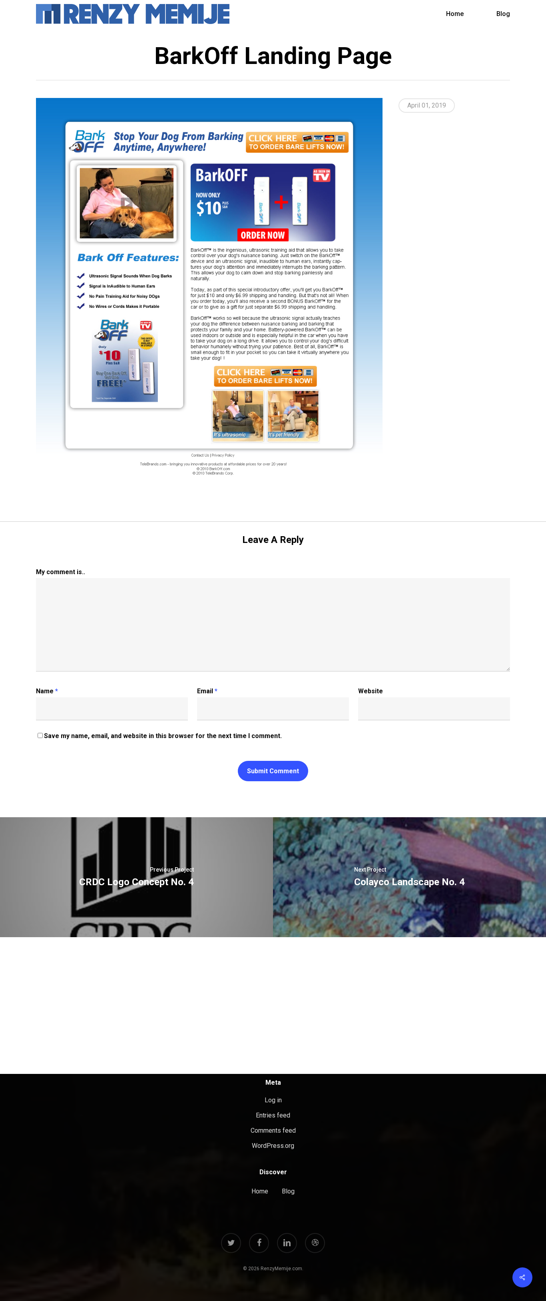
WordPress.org (273, 1145)
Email (207, 691)
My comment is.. (60, 572)
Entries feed (273, 1115)
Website (370, 691)
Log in (273, 1100)
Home (259, 1191)
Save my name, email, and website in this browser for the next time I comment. (163, 736)
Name (47, 691)
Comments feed (273, 1130)
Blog (288, 1191)
